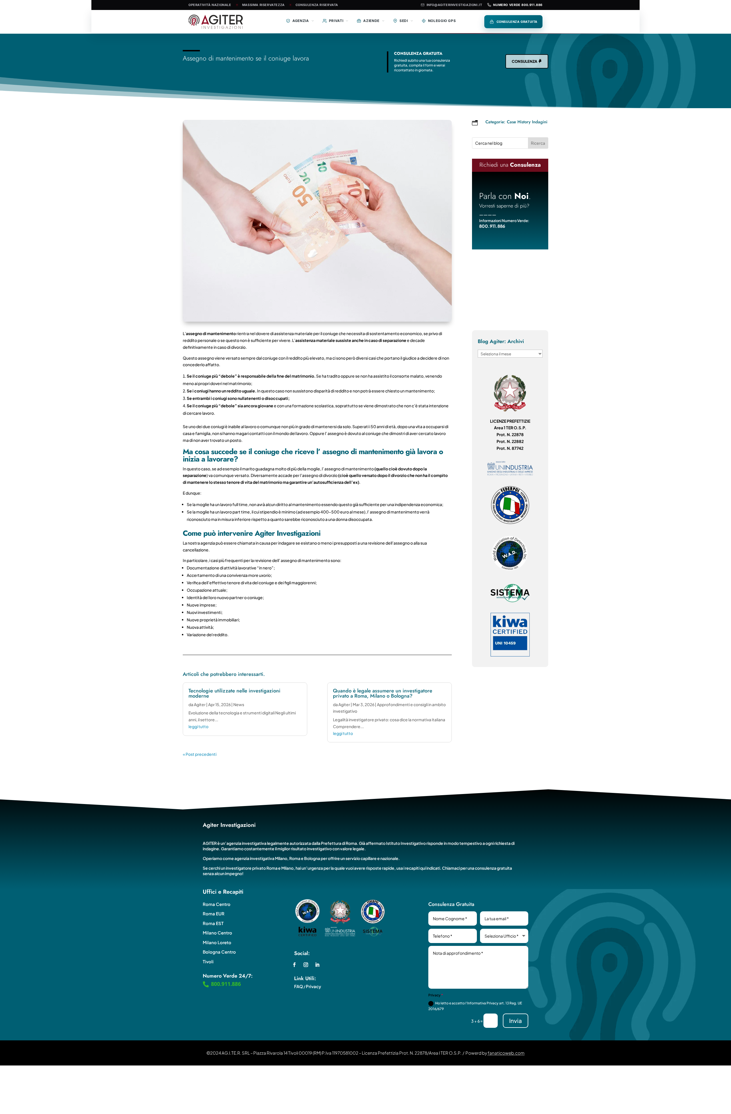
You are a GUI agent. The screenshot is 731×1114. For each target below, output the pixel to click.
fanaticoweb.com (506, 1052)
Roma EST (213, 923)
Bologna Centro (219, 951)
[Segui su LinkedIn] (317, 964)
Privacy (313, 986)
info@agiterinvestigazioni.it (454, 5)
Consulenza (524, 61)
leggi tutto (198, 726)
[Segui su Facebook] (294, 964)
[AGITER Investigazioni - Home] (221, 21)
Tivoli (208, 961)
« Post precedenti (199, 754)
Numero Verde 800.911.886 (518, 5)
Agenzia (300, 21)
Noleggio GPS (442, 21)
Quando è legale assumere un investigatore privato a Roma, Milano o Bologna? (382, 693)
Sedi (403, 21)
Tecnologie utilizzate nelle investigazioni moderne (234, 693)
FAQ (298, 986)
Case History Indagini (527, 122)
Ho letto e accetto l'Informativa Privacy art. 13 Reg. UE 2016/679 (475, 1006)
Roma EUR (213, 913)
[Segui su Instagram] (305, 964)
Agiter (200, 704)
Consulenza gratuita (517, 22)
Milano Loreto (217, 942)
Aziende (371, 21)
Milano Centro (217, 932)
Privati (336, 21)
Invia (515, 1020)
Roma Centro (216, 904)
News (238, 704)
